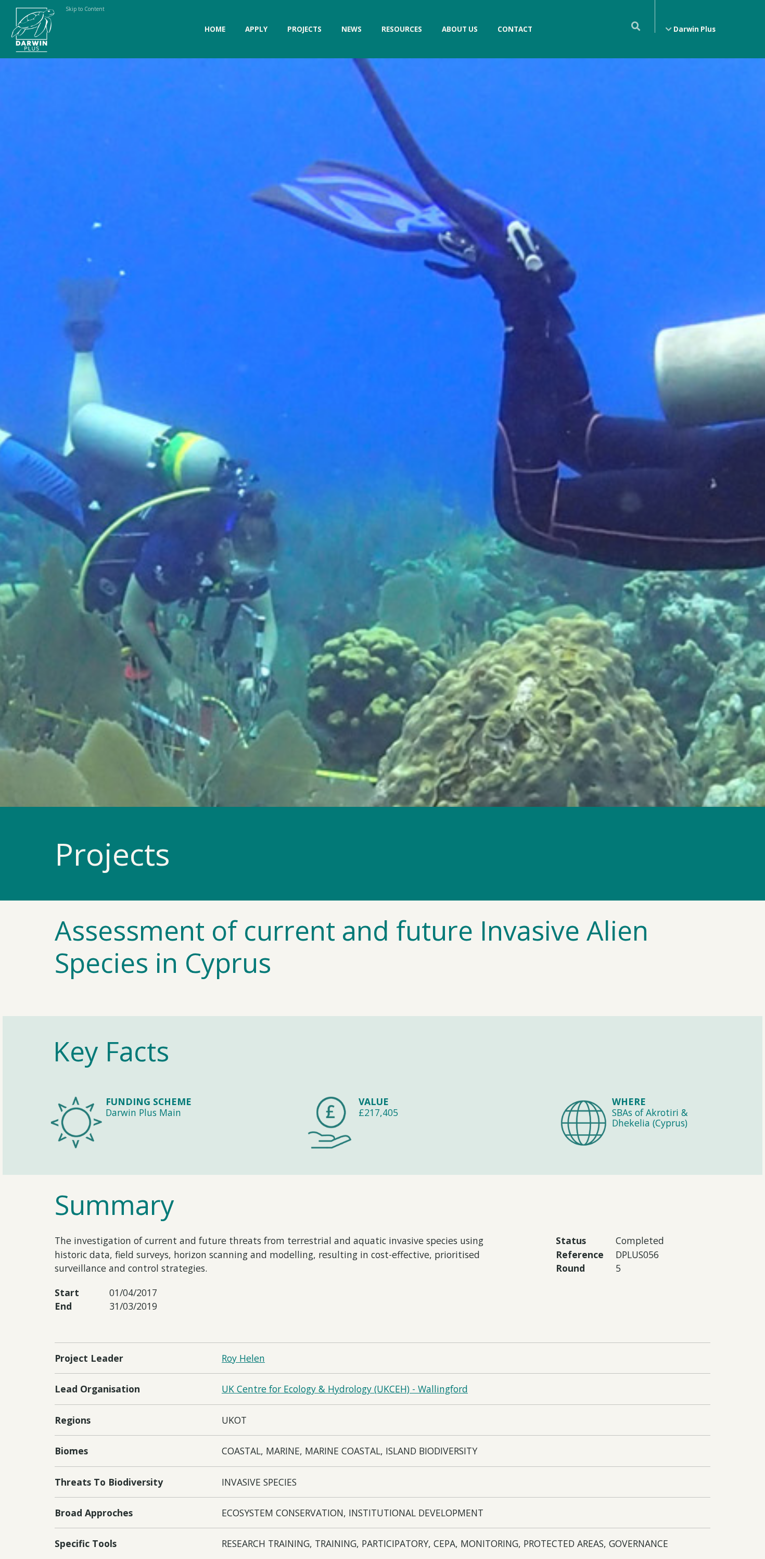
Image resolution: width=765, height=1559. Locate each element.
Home (215, 29)
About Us (460, 29)
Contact (515, 29)
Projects (304, 29)
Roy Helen (243, 1358)
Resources (401, 29)
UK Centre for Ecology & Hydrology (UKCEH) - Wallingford (345, 1389)
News (351, 29)
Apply (256, 29)
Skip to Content (85, 8)
